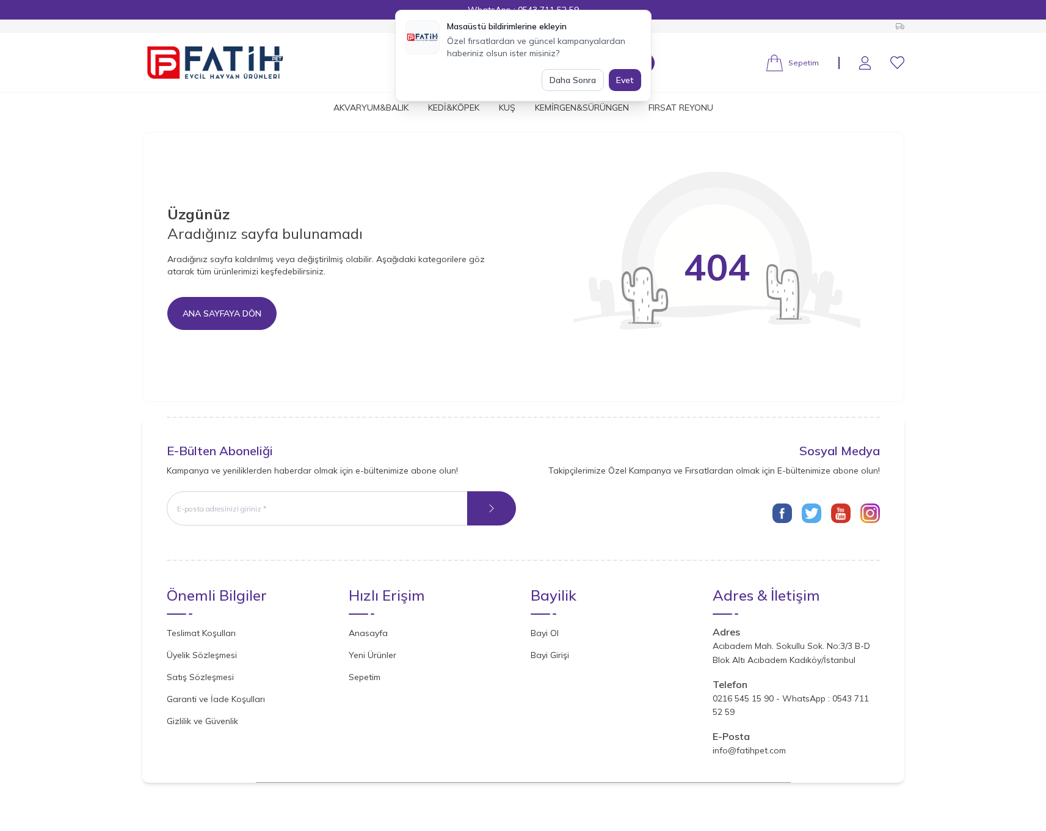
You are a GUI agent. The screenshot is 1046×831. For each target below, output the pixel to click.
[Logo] (215, 62)
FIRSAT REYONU (680, 107)
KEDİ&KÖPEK (453, 107)
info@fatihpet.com (749, 750)
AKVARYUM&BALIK (371, 107)
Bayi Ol (545, 633)
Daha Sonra (573, 80)
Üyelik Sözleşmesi (202, 655)
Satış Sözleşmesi (200, 677)
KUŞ (507, 107)
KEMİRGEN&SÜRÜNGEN (582, 107)
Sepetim (364, 677)
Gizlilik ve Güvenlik (202, 721)
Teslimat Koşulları (201, 633)
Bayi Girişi (550, 655)
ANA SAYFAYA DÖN (222, 313)
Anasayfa (368, 633)
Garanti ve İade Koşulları (216, 699)
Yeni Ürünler (372, 655)
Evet (625, 80)
